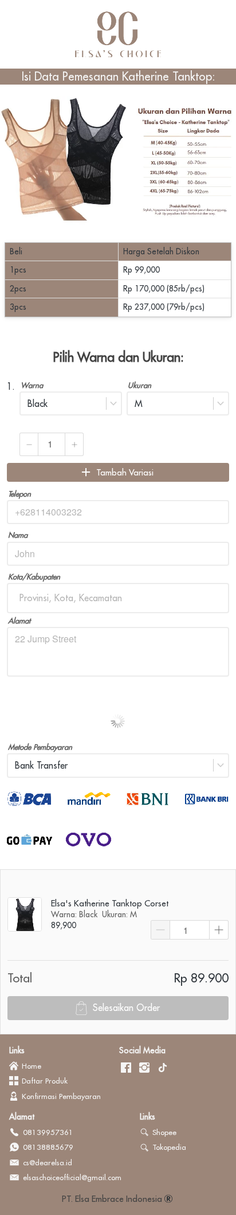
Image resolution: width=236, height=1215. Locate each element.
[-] (126, 1068)
